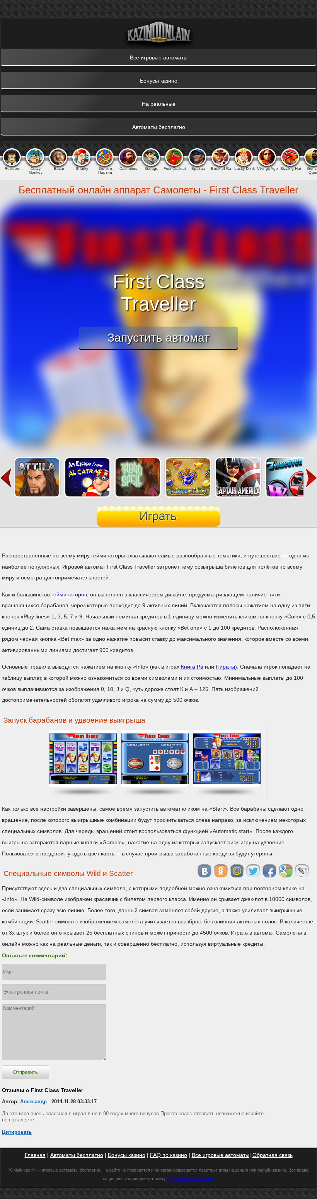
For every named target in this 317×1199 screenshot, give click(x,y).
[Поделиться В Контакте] (204, 871)
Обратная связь (272, 1155)
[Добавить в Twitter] (253, 871)
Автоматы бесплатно (76, 1155)
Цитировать (17, 1132)
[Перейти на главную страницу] (158, 34)
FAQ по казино (168, 1155)
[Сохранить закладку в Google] (286, 871)
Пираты (225, 667)
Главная (35, 1155)
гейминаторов (69, 594)
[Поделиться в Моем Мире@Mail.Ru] (237, 871)
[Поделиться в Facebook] (269, 871)
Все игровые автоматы (220, 1155)
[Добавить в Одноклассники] (221, 871)
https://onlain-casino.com (190, 1178)
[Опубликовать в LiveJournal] (302, 871)
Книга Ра (192, 667)
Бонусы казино (126, 1155)
